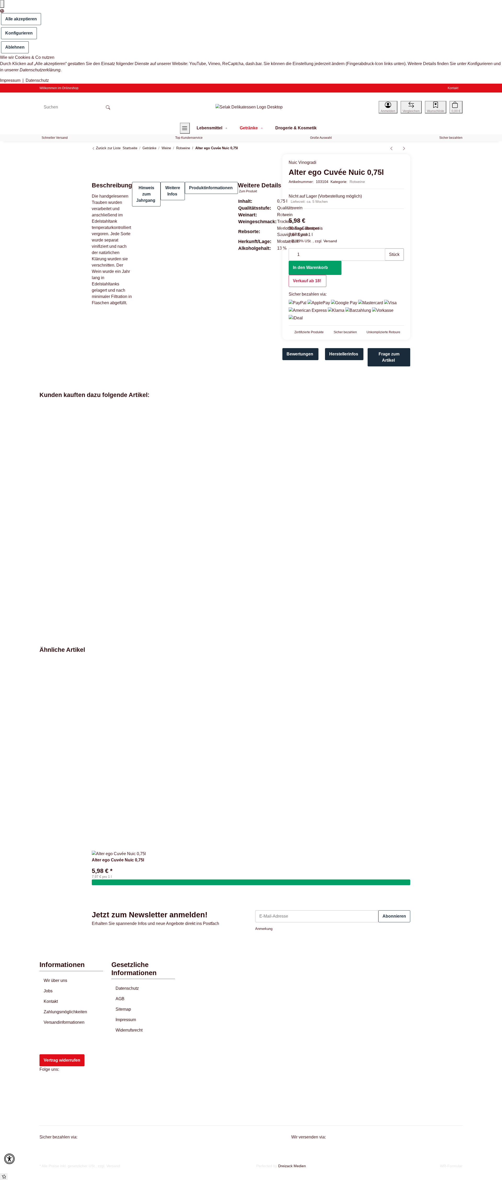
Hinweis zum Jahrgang (145, 194)
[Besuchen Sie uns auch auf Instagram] (46, 1095)
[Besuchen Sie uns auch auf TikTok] (46, 1107)
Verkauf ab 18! (307, 281)
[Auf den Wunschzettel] (264, 161)
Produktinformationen (211, 188)
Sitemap (123, 1009)
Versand (330, 241)
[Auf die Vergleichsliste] (254, 161)
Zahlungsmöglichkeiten (65, 1012)
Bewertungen (300, 354)
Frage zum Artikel (389, 357)
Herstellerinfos (343, 354)
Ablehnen (15, 47)
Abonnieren (394, 916)
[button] (388, 107)
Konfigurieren (19, 33)
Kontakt (453, 88)
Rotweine (357, 182)
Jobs (48, 991)
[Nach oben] (4, 1176)
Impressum (10, 80)
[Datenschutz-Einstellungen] (2, 4)
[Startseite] (249, 107)
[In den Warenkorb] (251, 882)
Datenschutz (37, 80)
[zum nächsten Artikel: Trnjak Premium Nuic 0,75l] (404, 148)
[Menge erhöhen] (380, 252)
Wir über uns (55, 980)
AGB (120, 999)
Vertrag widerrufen (62, 1060)
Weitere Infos (172, 191)
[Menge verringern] (293, 252)
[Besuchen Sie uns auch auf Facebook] (46, 1083)
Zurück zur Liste (108, 148)
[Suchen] (108, 107)
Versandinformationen (64, 1022)
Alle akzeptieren (21, 19)
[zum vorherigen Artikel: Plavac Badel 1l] (391, 148)
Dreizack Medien (292, 1166)
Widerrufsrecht (129, 1030)
